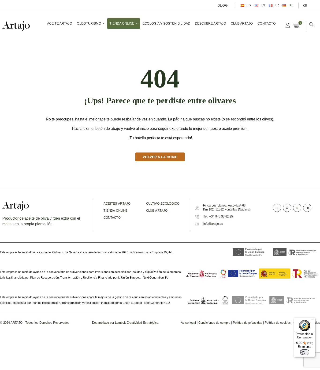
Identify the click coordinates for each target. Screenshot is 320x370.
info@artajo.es (213, 223)
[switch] (304, 352)
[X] (18, 5)
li (277, 208)
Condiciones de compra (214, 322)
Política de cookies (278, 322)
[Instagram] (24, 5)
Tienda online (116, 210)
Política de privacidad (247, 322)
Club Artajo (156, 210)
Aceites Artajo (117, 203)
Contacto (112, 217)
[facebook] (11, 5)
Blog (223, 5)
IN (297, 208)
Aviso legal (188, 322)
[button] (312, 25)
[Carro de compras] (297, 25)
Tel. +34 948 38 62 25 (218, 216)
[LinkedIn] (31, 5)
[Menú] (312, 320)
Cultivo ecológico (162, 203)
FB (307, 208)
